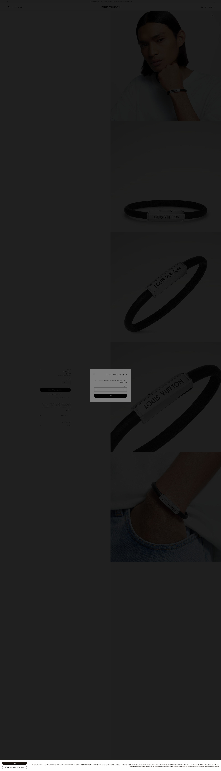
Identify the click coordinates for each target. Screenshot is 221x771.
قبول (14, 763)
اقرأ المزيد (132, 766)
